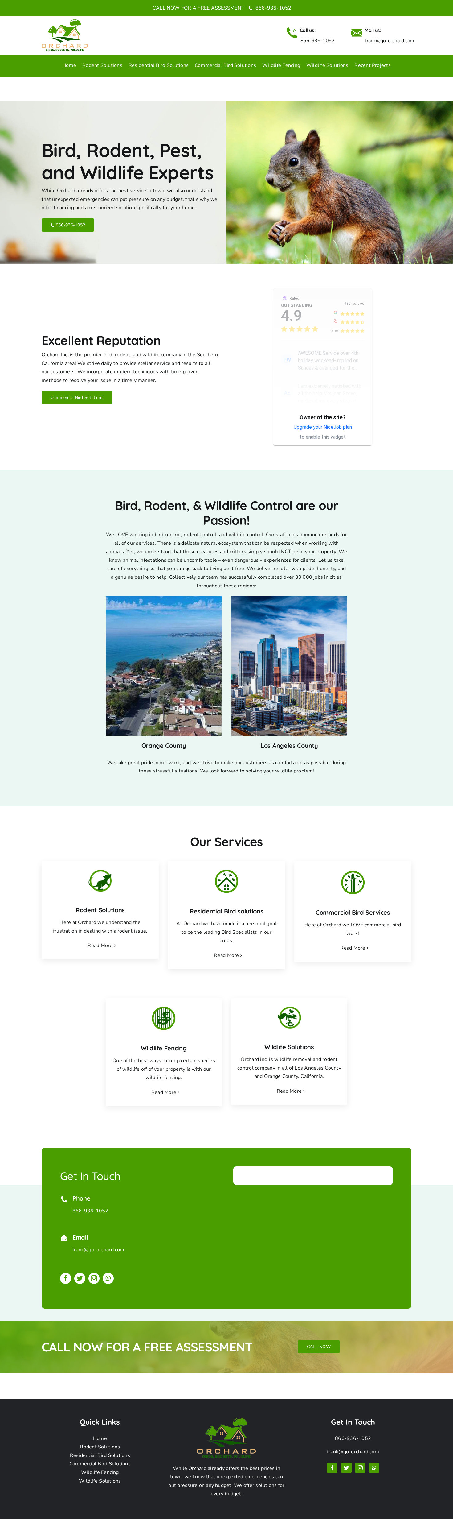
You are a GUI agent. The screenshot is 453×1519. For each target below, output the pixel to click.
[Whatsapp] (374, 1468)
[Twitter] (346, 1468)
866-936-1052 (272, 8)
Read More (100, 945)
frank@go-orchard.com (98, 1249)
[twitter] (79, 1278)
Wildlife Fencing (100, 1472)
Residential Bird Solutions (100, 1455)
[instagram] (94, 1278)
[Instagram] (360, 1468)
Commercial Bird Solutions (100, 1463)
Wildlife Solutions (100, 1481)
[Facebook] (332, 1468)
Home (100, 1438)
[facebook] (65, 1278)
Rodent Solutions (100, 1446)
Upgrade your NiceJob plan (323, 427)
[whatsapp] (108, 1278)
